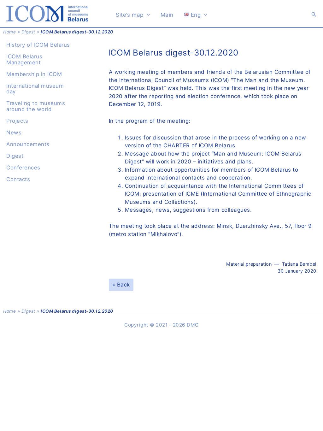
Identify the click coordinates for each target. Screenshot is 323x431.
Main (167, 15)
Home (9, 31)
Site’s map (129, 15)
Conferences (23, 167)
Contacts (18, 179)
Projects (17, 121)
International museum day (35, 89)
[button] (314, 14)
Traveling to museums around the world (35, 106)
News (13, 132)
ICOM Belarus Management (24, 59)
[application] (147, 15)
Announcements (28, 144)
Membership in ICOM (34, 74)
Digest (28, 31)
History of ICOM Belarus (38, 45)
